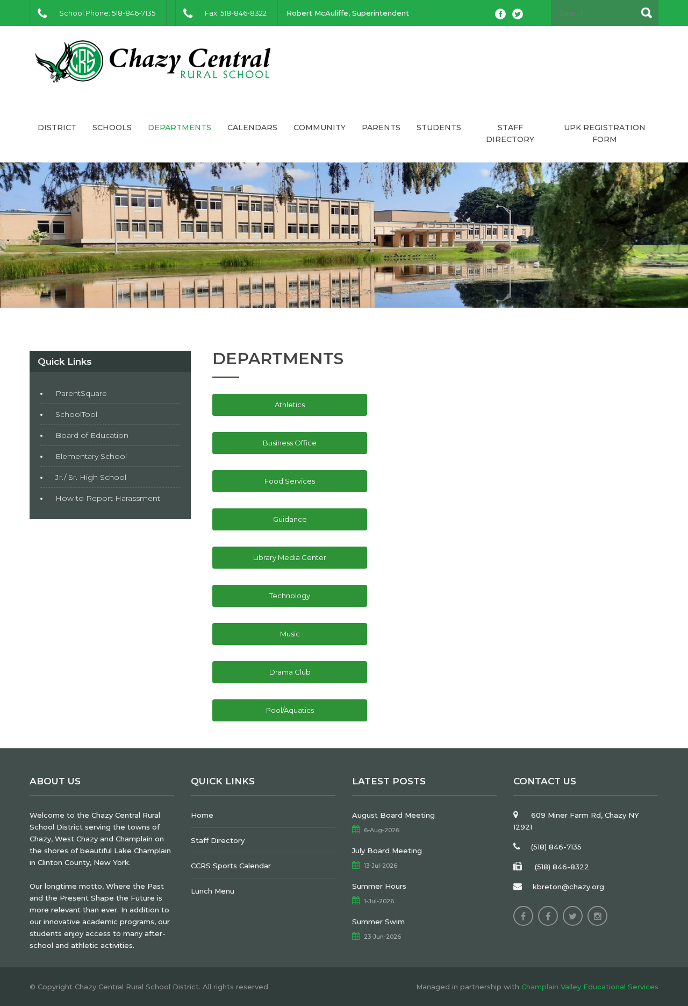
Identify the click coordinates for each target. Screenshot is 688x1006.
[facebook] (500, 14)
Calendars (252, 127)
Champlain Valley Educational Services (589, 986)
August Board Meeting (393, 815)
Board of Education (91, 435)
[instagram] (597, 916)
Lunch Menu (212, 891)
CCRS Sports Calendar (231, 865)
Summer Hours (379, 886)
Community (319, 127)
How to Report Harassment (107, 498)
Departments (179, 127)
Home (202, 815)
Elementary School (91, 456)
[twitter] (517, 14)
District (57, 127)
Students (439, 127)
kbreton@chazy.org (568, 886)
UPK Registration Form (605, 133)
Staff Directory (510, 133)
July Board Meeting (387, 850)
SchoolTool (76, 414)
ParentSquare (81, 393)
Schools (112, 127)
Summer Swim (378, 921)
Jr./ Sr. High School (90, 477)
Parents (381, 127)
